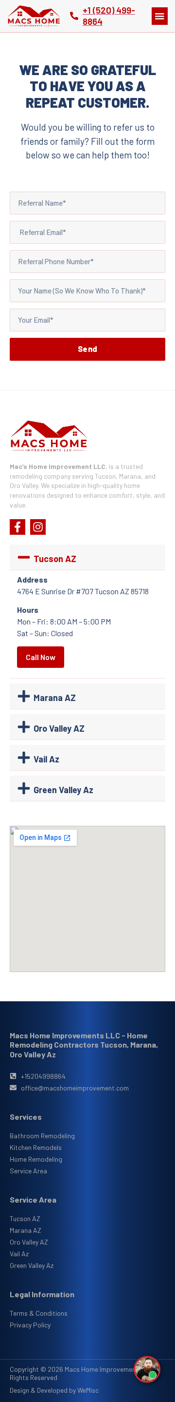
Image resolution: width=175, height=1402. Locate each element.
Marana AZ (55, 697)
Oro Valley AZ (59, 728)
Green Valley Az (63, 789)
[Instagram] (38, 527)
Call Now (40, 657)
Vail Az (46, 759)
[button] (160, 16)
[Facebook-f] (17, 527)
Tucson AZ (55, 558)
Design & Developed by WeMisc (54, 1390)
